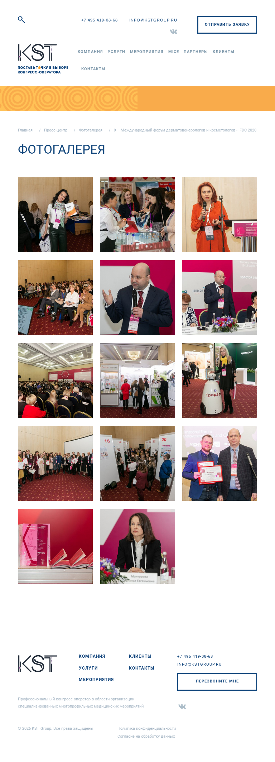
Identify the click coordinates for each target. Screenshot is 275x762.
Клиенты (224, 51)
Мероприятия (147, 51)
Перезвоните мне (217, 681)
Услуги (116, 51)
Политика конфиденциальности (146, 728)
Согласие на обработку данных (146, 736)
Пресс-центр (55, 130)
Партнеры (196, 51)
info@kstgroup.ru (153, 20)
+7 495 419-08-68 (99, 20)
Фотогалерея (90, 130)
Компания (90, 51)
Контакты (93, 69)
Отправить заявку (227, 24)
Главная (25, 130)
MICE (173, 51)
